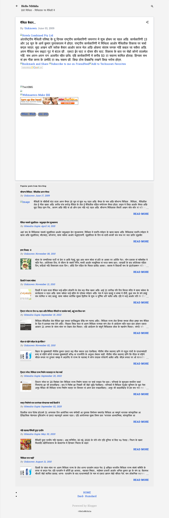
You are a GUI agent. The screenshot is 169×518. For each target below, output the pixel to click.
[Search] (152, 7)
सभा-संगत (43, 114)
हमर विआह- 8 (25, 250)
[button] (147, 22)
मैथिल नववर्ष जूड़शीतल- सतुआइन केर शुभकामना (39, 222)
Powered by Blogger (84, 506)
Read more (141, 214)
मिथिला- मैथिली (28, 114)
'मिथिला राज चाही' (27, 458)
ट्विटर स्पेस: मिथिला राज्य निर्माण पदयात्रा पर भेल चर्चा (41, 372)
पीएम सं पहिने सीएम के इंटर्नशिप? (32, 341)
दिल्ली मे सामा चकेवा (28, 280)
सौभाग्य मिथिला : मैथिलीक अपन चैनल (34, 192)
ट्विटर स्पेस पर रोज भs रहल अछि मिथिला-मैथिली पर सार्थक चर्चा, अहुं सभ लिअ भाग (52, 311)
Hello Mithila (29, 6)
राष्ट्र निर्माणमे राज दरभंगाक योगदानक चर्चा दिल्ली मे (40, 402)
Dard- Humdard (87, 496)
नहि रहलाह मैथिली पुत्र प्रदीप (32, 430)
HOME (87, 493)
